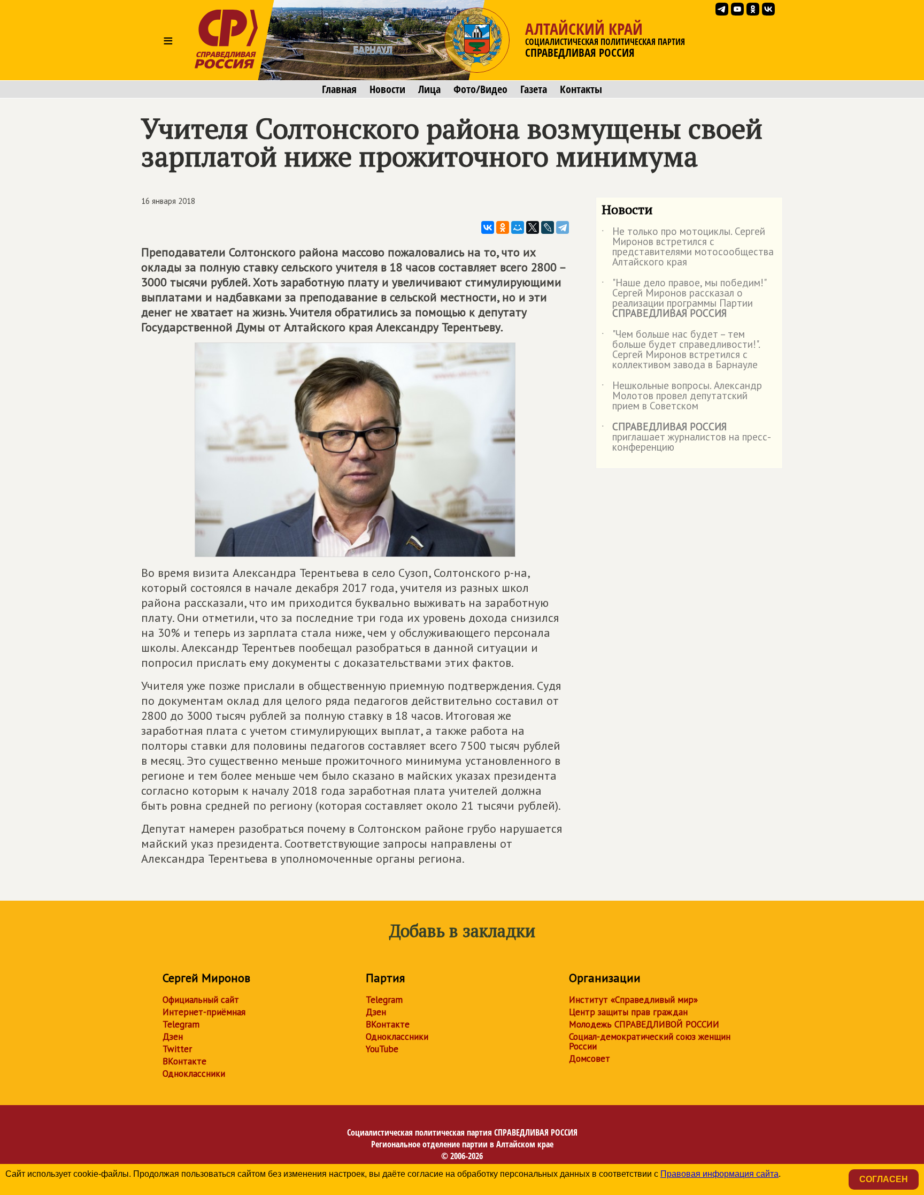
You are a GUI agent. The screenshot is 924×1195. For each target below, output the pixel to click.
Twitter (177, 1049)
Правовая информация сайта (719, 1173)
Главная (339, 89)
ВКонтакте (184, 1061)
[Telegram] (562, 227)
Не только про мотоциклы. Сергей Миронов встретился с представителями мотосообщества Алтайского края (688, 247)
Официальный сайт (201, 999)
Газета (533, 89)
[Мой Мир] (517, 227)
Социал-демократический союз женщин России (649, 1041)
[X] (532, 227)
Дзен (173, 1036)
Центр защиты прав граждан (628, 1012)
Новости (387, 89)
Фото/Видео (480, 89)
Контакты (581, 89)
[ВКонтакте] (487, 227)
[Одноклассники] (502, 227)
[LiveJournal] (547, 227)
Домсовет (589, 1058)
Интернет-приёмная (204, 1012)
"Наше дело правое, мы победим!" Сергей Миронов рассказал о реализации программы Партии (684, 298)
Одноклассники (194, 1073)
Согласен (883, 1179)
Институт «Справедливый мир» (633, 999)
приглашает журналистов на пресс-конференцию (686, 437)
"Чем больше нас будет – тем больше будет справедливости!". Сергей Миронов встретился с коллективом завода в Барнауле (681, 350)
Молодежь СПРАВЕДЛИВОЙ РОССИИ (644, 1024)
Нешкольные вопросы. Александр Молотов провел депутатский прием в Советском (682, 396)
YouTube (382, 1049)
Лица (429, 89)
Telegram (181, 1024)
